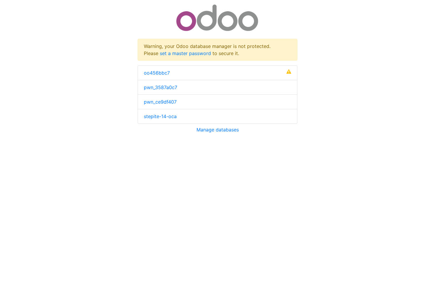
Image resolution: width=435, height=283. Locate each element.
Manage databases (217, 130)
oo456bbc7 (157, 73)
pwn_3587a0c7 (160, 87)
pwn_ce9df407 (160, 102)
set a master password (185, 53)
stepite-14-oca (160, 116)
